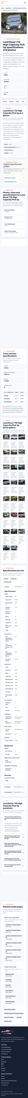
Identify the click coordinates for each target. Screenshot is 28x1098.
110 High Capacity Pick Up (19, 8)
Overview (5, 101)
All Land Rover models (9, 1009)
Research (11, 101)
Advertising (4, 1053)
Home (2, 8)
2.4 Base (6, 395)
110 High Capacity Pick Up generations (13, 1013)
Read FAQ (19, 1017)
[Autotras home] (7, 1032)
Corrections (4, 1085)
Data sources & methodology (8, 1080)
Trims (23, 101)
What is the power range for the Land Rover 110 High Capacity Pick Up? (12, 837)
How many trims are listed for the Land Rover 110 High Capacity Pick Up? (13, 818)
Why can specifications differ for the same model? (12, 865)
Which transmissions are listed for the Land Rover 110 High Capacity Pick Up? (12, 852)
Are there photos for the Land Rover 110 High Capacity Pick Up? (12, 859)
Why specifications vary (14, 181)
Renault (3, 1068)
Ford (2, 1066)
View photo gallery (9, 1017)
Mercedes (3, 1061)
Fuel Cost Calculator (6, 1049)
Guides (3, 1078)
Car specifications (6, 1047)
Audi (2, 1059)
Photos (17, 101)
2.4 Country (7, 398)
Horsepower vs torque (14, 177)
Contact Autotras (5, 1051)
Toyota (3, 1070)
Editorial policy (5, 1082)
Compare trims (8, 1021)
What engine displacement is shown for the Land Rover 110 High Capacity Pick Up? (12, 845)
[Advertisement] (14, 294)
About (2, 1076)
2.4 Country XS (8, 401)
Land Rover (8, 8)
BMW (2, 1064)
